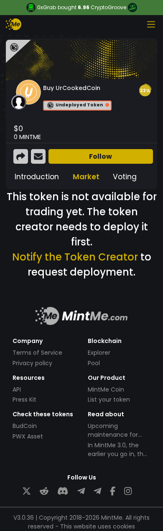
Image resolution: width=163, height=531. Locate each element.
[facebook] (112, 491)
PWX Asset (28, 436)
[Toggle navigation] (151, 24)
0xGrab (46, 7)
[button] (145, 90)
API (17, 389)
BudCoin (25, 426)
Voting (125, 177)
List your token (109, 399)
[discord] (62, 491)
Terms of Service (37, 352)
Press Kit (24, 399)
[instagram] (128, 491)
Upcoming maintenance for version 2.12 (113, 435)
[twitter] (26, 491)
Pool (94, 363)
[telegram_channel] (97, 491)
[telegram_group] (81, 491)
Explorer (99, 352)
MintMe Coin (106, 389)
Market (86, 177)
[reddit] (44, 491)
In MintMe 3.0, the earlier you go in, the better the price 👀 (117, 454)
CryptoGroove (108, 7)
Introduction (37, 177)
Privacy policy (32, 363)
